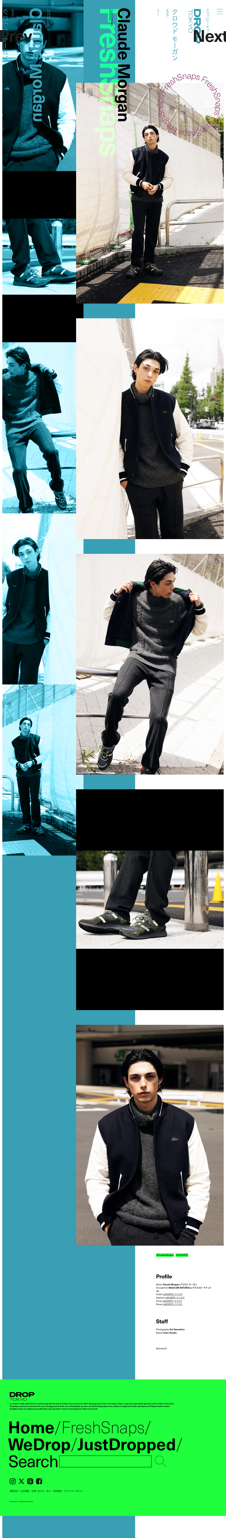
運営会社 (14, 1491)
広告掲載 (24, 1491)
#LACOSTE (182, 1255)
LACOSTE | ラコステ (173, 1294)
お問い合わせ (37, 1491)
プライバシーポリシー (73, 1491)
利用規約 (57, 1491)
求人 (48, 1491)
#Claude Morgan (165, 1255)
